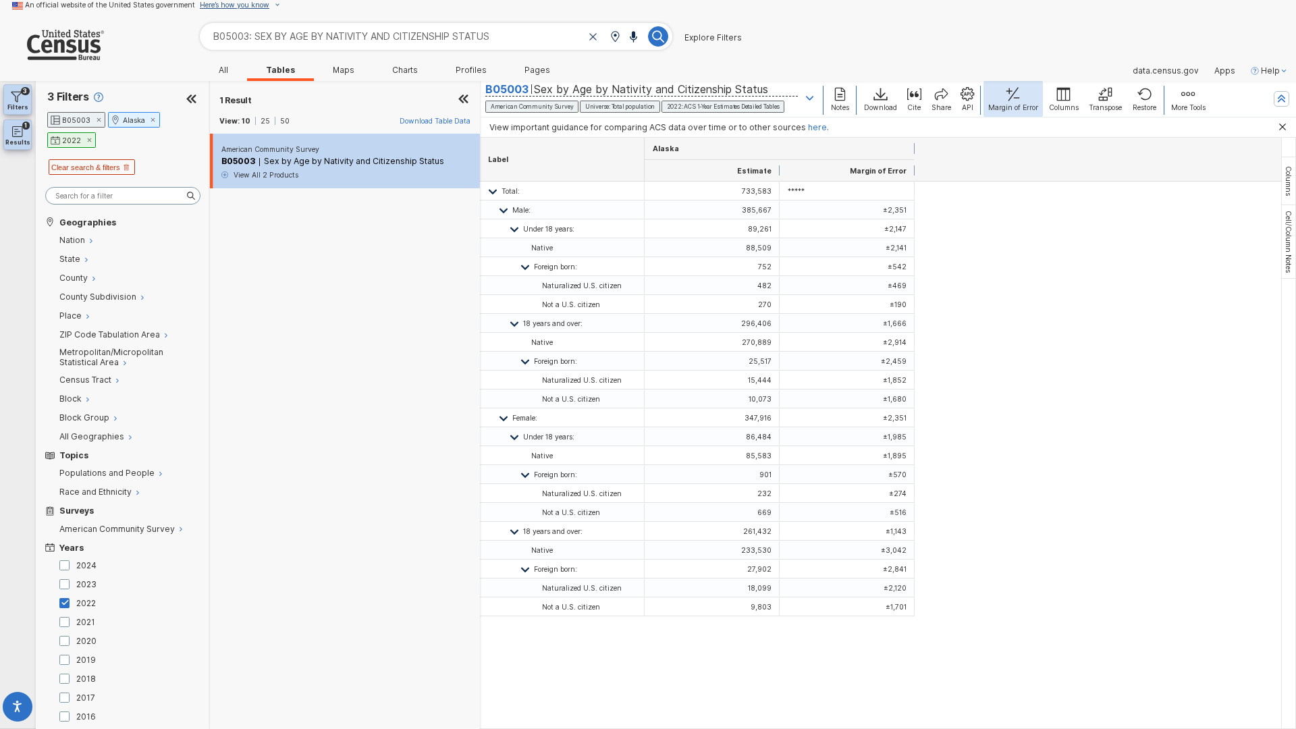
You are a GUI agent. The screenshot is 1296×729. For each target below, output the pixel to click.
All (223, 70)
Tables (280, 70)
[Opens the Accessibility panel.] (18, 709)
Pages (537, 70)
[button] (615, 37)
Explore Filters (713, 38)
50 (285, 121)
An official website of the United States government (110, 5)
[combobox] (436, 36)
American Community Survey (270, 149)
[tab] (1288, 181)
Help (1270, 71)
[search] (122, 196)
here (817, 127)
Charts (405, 70)
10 (246, 121)
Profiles (471, 70)
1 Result (235, 100)
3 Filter (68, 96)
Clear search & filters (85, 167)
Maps (343, 70)
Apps (1224, 71)
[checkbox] (66, 565)
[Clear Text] (593, 37)
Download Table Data (435, 121)
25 (265, 121)
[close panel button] (464, 100)
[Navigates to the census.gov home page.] (52, 55)
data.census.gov (1166, 71)
